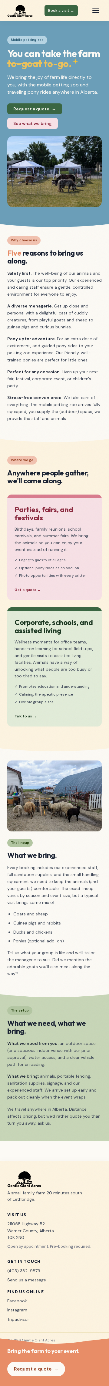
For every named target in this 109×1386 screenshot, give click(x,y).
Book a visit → (61, 10)
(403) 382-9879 (23, 1271)
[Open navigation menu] (96, 11)
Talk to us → (26, 716)
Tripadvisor (18, 1319)
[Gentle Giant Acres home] (20, 10)
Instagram (17, 1310)
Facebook (17, 1301)
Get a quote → (28, 589)
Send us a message (26, 1280)
